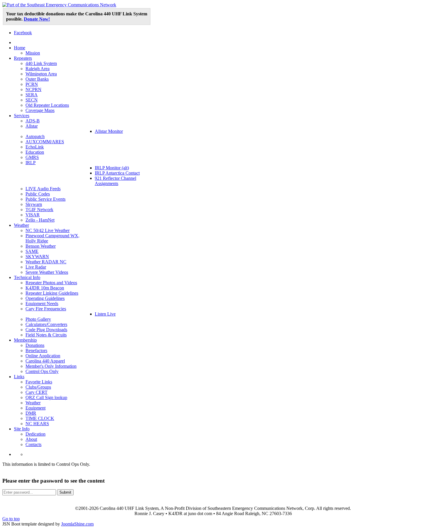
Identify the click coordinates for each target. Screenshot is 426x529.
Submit (65, 492)
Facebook (23, 32)
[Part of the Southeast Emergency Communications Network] (59, 4)
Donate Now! (37, 19)
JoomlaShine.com (77, 523)
